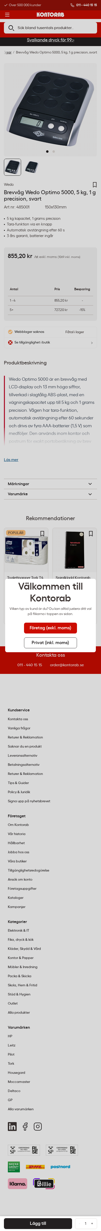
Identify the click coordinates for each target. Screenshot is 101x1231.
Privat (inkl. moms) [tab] (50, 643)
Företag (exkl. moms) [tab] (50, 628)
